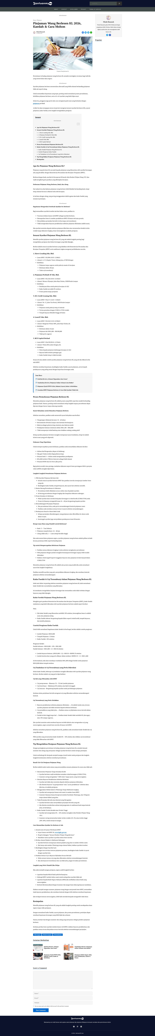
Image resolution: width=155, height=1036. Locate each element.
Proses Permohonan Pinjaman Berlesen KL (50, 144)
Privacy (83, 9)
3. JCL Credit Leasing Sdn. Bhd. (46, 137)
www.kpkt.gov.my (61, 832)
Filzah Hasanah (40, 32)
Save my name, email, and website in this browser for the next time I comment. (52, 1006)
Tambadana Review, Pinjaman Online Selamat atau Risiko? (55, 383)
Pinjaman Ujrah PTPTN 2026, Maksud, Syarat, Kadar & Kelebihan (57, 386)
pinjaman (36, 103)
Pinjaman (39, 20)
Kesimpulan (40, 159)
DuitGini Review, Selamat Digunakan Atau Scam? (52, 379)
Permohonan (58, 934)
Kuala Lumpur (48, 934)
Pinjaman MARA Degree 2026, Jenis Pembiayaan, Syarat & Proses (83, 956)
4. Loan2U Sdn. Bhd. (43, 139)
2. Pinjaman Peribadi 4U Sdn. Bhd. (47, 135)
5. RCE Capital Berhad (44, 142)
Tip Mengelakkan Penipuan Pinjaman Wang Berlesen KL (54, 157)
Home (34, 20)
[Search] (119, 3)
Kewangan (37, 934)
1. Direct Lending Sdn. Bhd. (45, 132)
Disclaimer (74, 9)
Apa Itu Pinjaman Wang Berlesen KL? (48, 127)
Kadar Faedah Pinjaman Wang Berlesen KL (50, 149)
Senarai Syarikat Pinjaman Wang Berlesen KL (51, 130)
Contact (64, 9)
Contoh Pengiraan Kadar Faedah (47, 152)
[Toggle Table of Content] (77, 124)
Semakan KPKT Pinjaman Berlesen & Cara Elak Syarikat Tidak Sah (57, 390)
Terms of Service (95, 9)
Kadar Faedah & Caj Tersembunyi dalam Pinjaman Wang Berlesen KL (58, 147)
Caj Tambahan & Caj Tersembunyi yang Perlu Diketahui (54, 154)
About (56, 9)
